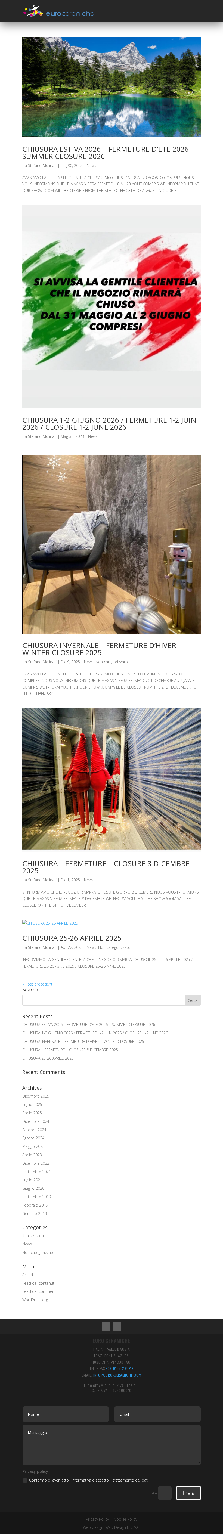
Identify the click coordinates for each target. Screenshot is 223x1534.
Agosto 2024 (33, 1138)
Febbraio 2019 (35, 1205)
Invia (188, 1492)
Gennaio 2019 (34, 1213)
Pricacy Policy (97, 1519)
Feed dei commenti (39, 1291)
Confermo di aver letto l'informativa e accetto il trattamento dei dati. (89, 1480)
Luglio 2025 (32, 1104)
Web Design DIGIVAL (122, 1527)
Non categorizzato (111, 661)
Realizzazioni (33, 1235)
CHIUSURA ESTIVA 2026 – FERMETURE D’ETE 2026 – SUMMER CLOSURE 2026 (108, 152)
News (91, 165)
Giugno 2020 (33, 1188)
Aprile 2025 (32, 1112)
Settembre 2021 (36, 1171)
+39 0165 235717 (119, 1368)
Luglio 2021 (32, 1179)
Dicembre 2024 (35, 1121)
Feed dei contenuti (38, 1283)
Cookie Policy (125, 1519)
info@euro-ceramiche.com (117, 1375)
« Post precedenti (37, 984)
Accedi (28, 1274)
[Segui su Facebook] (106, 1326)
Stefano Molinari (42, 165)
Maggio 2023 (33, 1146)
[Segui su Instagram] (117, 1326)
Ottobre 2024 (34, 1129)
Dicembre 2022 (35, 1163)
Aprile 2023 (32, 1154)
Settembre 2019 (36, 1196)
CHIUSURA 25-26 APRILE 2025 (72, 938)
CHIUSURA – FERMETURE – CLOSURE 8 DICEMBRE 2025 (106, 867)
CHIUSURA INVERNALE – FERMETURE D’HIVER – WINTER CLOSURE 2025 (102, 648)
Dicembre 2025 (35, 1096)
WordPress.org (35, 1299)
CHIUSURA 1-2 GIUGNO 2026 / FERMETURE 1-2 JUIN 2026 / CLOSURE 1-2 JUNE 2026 (109, 423)
